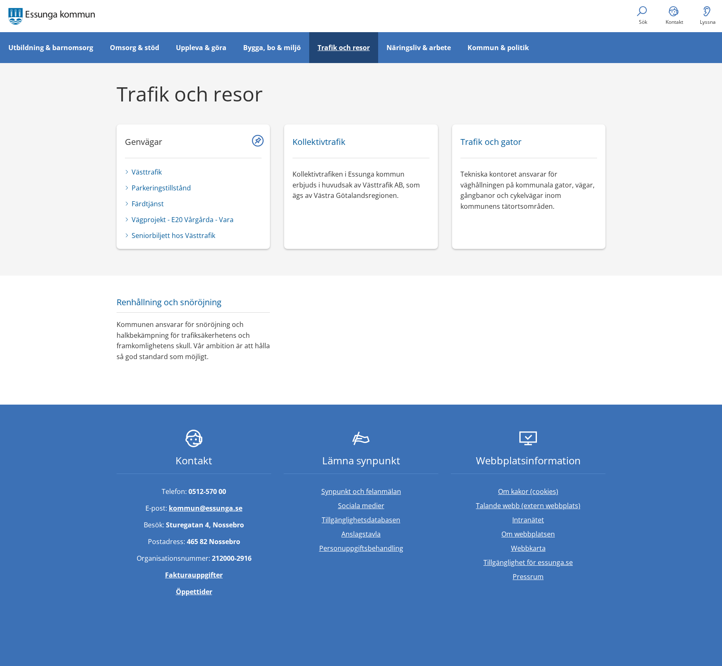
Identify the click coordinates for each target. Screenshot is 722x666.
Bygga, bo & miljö (272, 47)
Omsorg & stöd (134, 47)
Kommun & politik (498, 47)
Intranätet (558, 519)
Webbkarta (528, 548)
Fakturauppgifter (194, 575)
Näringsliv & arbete (418, 47)
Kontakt (674, 21)
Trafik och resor (344, 47)
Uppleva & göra (201, 47)
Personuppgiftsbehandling (361, 548)
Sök (643, 21)
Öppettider (194, 591)
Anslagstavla (361, 534)
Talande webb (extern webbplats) (540, 505)
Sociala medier (361, 505)
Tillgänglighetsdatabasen (380, 519)
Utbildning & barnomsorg (50, 47)
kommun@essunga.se (205, 508)
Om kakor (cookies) (528, 491)
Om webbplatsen (528, 534)
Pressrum (559, 576)
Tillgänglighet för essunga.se (528, 562)
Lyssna (708, 21)
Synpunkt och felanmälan (361, 491)
